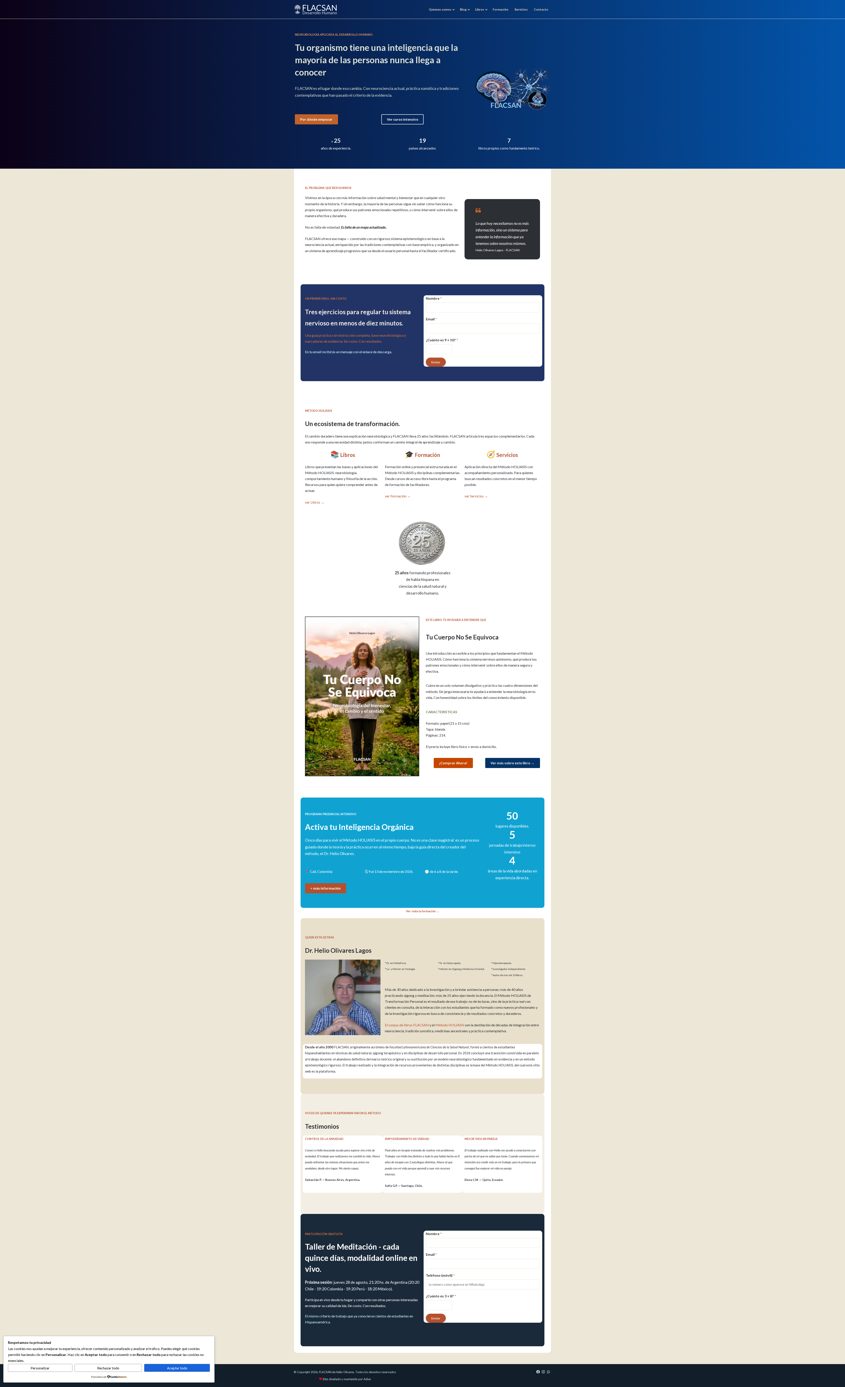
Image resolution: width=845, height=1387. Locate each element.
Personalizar (40, 1368)
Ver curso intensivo (402, 119)
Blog (463, 9)
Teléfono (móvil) (440, 1275)
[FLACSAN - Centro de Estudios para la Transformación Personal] (315, 9)
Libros (479, 9)
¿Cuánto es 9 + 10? (442, 340)
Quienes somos (440, 9)
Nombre (434, 298)
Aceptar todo (177, 1368)
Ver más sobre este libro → (512, 763)
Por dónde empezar (316, 119)
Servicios (521, 9)
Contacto (541, 9)
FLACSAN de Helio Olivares (336, 1372)
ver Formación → (398, 496)
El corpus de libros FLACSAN (407, 1025)
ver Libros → (314, 502)
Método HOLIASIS (449, 1025)
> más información (325, 888)
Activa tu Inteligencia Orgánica (359, 827)
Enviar (435, 362)
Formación (500, 9)
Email (431, 319)
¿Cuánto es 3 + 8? (441, 1296)
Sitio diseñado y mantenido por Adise (347, 1379)
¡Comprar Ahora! (453, 763)
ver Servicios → (476, 496)
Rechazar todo (108, 1368)
